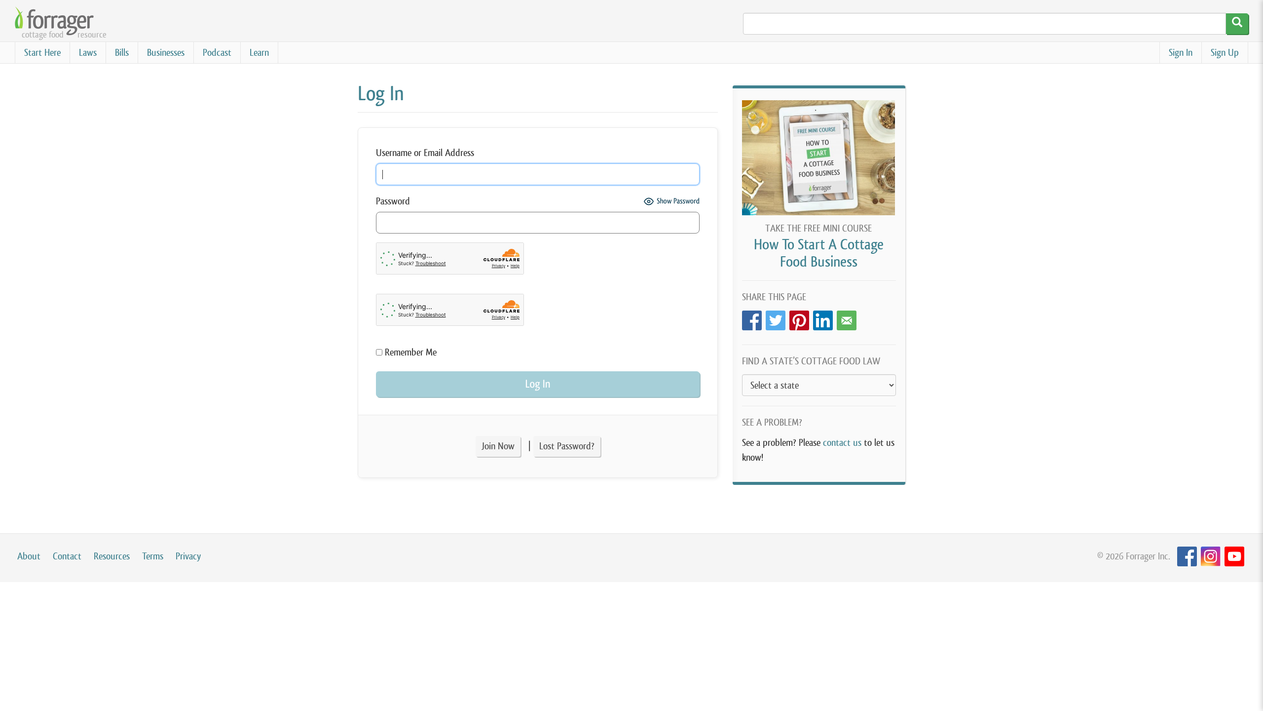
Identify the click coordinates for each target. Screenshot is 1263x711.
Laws (88, 52)
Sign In (1180, 52)
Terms (152, 556)
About (28, 556)
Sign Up (1225, 52)
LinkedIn (823, 318)
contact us (842, 442)
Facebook (752, 318)
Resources (112, 556)
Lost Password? (566, 446)
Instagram (1211, 557)
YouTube (1234, 557)
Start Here (42, 52)
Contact (67, 556)
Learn (259, 52)
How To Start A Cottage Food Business (819, 253)
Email (846, 318)
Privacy (188, 556)
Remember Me (409, 352)
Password (393, 201)
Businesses (166, 52)
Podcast (217, 52)
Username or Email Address (425, 153)
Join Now (498, 446)
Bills (122, 52)
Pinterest (799, 318)
